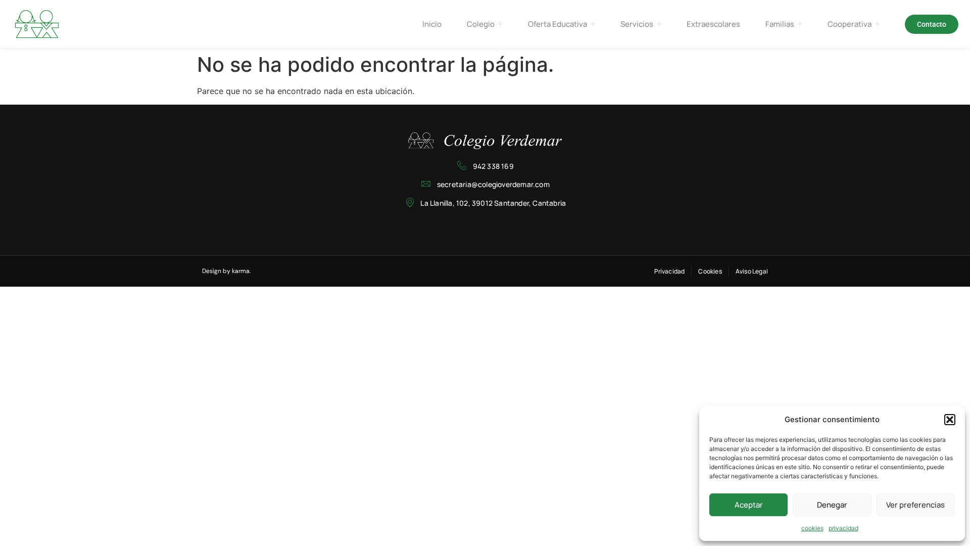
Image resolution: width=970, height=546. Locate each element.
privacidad (843, 528)
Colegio (481, 24)
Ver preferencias (915, 504)
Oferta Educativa (557, 24)
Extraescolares (713, 24)
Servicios (636, 24)
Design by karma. (226, 271)
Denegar (832, 504)
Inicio (432, 24)
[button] (950, 420)
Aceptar (749, 504)
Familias (779, 24)
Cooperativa (849, 24)
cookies (812, 528)
